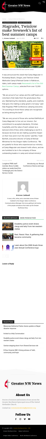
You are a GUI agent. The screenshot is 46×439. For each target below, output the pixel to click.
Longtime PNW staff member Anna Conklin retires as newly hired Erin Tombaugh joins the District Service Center (12, 168)
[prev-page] (3, 256)
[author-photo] (23, 192)
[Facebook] (15, 419)
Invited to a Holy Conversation (14, 333)
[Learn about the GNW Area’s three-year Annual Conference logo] (7, 248)
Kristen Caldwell (9, 38)
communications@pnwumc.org (23, 408)
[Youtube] (29, 419)
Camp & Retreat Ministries (16, 19)
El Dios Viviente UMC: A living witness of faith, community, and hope (19, 351)
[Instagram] (20, 419)
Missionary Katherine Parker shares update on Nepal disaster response (22, 327)
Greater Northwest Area (24, 22)
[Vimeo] (24, 419)
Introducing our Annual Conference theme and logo (33, 165)
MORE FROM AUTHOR (28, 218)
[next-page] (7, 256)
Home (4, 19)
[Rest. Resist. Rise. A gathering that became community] (7, 237)
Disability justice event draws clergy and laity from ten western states (28, 226)
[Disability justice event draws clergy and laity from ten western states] (7, 226)
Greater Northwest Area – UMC (22, 428)
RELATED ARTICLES (11, 218)
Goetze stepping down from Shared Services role (21, 345)
